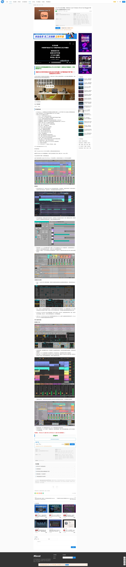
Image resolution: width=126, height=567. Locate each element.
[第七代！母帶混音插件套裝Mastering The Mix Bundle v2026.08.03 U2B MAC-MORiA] (81, 134)
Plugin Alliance (81, 142)
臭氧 (84, 144)
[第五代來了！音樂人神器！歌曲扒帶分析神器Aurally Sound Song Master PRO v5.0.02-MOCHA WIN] (81, 126)
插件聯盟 (85, 142)
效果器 (15, 1)
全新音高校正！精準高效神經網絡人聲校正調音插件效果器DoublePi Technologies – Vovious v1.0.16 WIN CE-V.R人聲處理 (69, 516)
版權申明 (54, 558)
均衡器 (85, 146)
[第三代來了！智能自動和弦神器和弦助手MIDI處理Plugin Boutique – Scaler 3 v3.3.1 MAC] (81, 83)
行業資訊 (39, 1)
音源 (19, 1)
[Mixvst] (2, 1)
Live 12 (48, 490)
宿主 (11, 1)
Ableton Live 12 (42, 490)
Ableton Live (36, 490)
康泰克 (82, 144)
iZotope (89, 142)
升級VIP (67, 444)
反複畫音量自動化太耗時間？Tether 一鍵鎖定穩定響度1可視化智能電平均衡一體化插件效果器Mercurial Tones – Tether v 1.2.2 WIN (41, 531)
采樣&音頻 (25, 1)
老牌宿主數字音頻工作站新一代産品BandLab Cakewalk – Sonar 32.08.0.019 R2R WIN (55, 531)
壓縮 (89, 144)
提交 (73, 547)
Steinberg (88, 146)
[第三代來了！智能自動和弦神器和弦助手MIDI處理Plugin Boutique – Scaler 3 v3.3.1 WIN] (41, 509)
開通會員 (48, 1)
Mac (34, 1)
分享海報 (74, 493)
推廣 (91, 11)
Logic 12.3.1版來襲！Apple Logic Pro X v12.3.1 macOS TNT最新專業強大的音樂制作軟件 (69, 531)
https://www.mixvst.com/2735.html (45, 480)
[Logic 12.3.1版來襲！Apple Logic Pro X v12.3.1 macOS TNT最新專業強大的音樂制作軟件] (69, 524)
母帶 (87, 144)
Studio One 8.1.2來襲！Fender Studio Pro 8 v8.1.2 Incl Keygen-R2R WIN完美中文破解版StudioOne (55, 516)
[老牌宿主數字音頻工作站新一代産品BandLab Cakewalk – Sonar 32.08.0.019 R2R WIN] (55, 524)
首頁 (7, 1)
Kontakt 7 (82, 146)
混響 (79, 144)
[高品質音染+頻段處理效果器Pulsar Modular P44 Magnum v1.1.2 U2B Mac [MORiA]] (81, 99)
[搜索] (117, 2)
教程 (43, 1)
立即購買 (72, 444)
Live (45, 490)
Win (30, 1)
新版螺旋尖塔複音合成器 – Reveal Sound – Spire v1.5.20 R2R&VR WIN (87, 122)
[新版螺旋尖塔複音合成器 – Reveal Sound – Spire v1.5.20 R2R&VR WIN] (81, 122)
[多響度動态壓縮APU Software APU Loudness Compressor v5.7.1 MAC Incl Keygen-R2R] (81, 114)
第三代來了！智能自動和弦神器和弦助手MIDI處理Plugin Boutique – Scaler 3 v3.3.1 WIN (41, 516)
